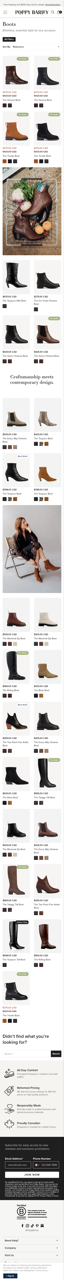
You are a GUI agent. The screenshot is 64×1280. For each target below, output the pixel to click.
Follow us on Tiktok (32, 1225)
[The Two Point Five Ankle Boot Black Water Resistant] (5, 751)
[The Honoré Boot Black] (10, 105)
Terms (55, 1196)
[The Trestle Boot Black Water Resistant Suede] (10, 161)
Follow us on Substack (42, 1225)
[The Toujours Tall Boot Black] (5, 965)
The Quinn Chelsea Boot (15, 356)
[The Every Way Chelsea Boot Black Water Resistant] (5, 447)
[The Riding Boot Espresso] (10, 696)
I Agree (10, 1275)
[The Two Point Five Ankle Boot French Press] (10, 751)
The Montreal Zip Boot (14, 638)
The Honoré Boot (11, 100)
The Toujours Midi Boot (14, 300)
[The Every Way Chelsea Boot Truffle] (15, 447)
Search (56, 1053)
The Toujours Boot (43, 438)
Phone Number (42, 1158)
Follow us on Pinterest (37, 1225)
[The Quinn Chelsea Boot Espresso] (10, 361)
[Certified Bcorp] (32, 1213)
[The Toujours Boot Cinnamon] (46, 444)
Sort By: (7, 46)
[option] (32, 4)
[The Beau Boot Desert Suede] (41, 696)
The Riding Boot (11, 690)
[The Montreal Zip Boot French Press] (10, 644)
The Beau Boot (41, 690)
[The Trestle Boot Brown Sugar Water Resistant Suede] (5, 161)
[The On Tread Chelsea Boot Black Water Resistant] (36, 309)
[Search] (53, 12)
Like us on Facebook (22, 1225)
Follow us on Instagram (27, 1225)
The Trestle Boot (11, 156)
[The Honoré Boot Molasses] (5, 105)
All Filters (9, 39)
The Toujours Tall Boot (14, 959)
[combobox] (36, 1165)
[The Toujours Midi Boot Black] (5, 306)
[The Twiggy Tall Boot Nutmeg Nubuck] (41, 803)
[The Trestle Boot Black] (15, 161)
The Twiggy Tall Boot (44, 797)
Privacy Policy (45, 1196)
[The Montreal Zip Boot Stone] (15, 644)
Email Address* (14, 1158)
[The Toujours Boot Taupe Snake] (41, 444)
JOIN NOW (32, 1174)
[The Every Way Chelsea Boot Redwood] (10, 447)
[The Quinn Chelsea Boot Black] (5, 361)
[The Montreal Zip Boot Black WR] (5, 644)
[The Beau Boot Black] (36, 696)
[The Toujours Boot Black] (36, 444)
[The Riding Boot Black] (5, 696)
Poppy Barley (32, 12)
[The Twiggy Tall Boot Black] (36, 803)
